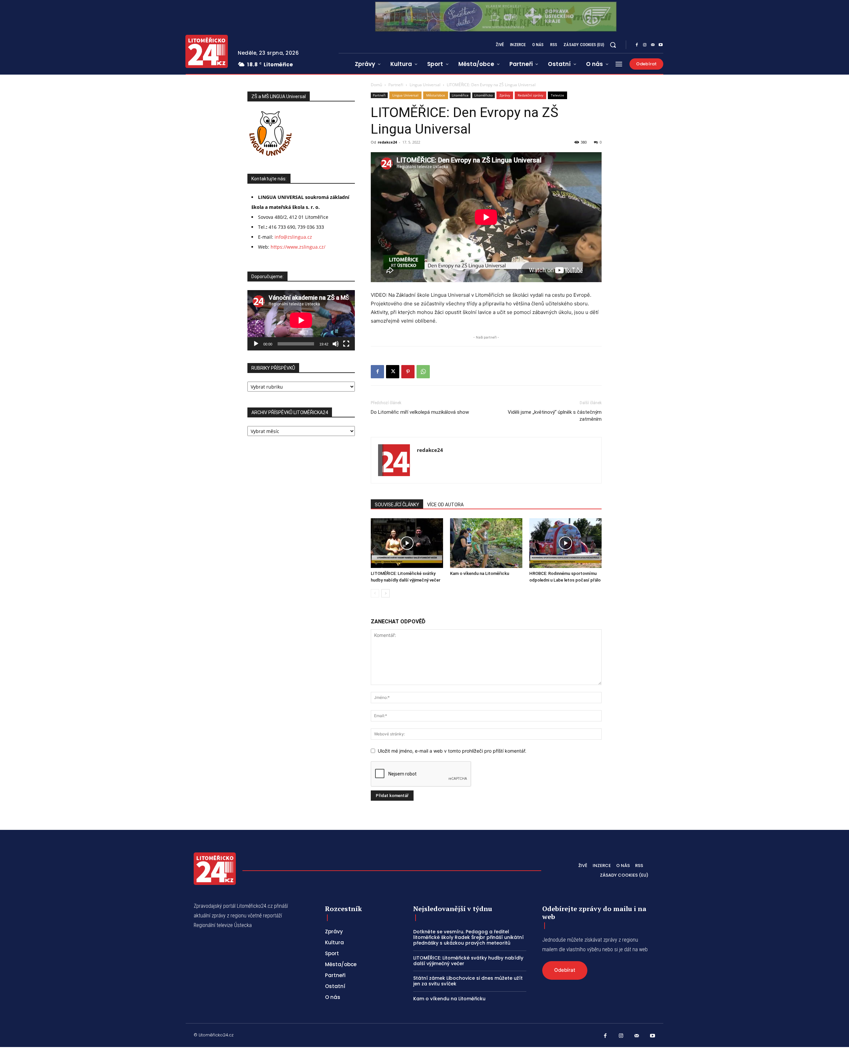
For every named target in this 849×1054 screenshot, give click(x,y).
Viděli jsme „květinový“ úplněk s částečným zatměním (555, 415)
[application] (301, 320)
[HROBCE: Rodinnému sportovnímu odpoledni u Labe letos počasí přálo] (565, 543)
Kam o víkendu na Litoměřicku (479, 573)
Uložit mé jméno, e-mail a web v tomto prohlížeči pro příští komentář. (452, 751)
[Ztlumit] (335, 344)
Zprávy (504, 95)
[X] (392, 371)
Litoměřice (460, 95)
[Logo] (206, 51)
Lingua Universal (425, 85)
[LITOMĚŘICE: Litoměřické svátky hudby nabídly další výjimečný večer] (407, 543)
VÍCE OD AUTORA (445, 504)
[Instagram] (645, 45)
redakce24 (387, 142)
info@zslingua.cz (293, 237)
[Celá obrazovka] (346, 344)
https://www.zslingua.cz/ (298, 247)
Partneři (395, 85)
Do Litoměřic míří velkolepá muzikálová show (420, 412)
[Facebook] (637, 45)
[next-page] (385, 593)
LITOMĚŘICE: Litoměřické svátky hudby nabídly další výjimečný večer (468, 961)
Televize (557, 95)
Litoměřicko (483, 95)
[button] (613, 45)
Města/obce (435, 95)
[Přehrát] (256, 344)
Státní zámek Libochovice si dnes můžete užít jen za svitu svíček (468, 981)
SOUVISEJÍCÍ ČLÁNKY (397, 504)
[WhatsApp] (423, 371)
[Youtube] (661, 45)
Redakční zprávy (530, 95)
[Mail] (653, 45)
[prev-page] (375, 593)
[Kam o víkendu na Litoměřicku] (486, 543)
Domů (376, 85)
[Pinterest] (408, 371)
